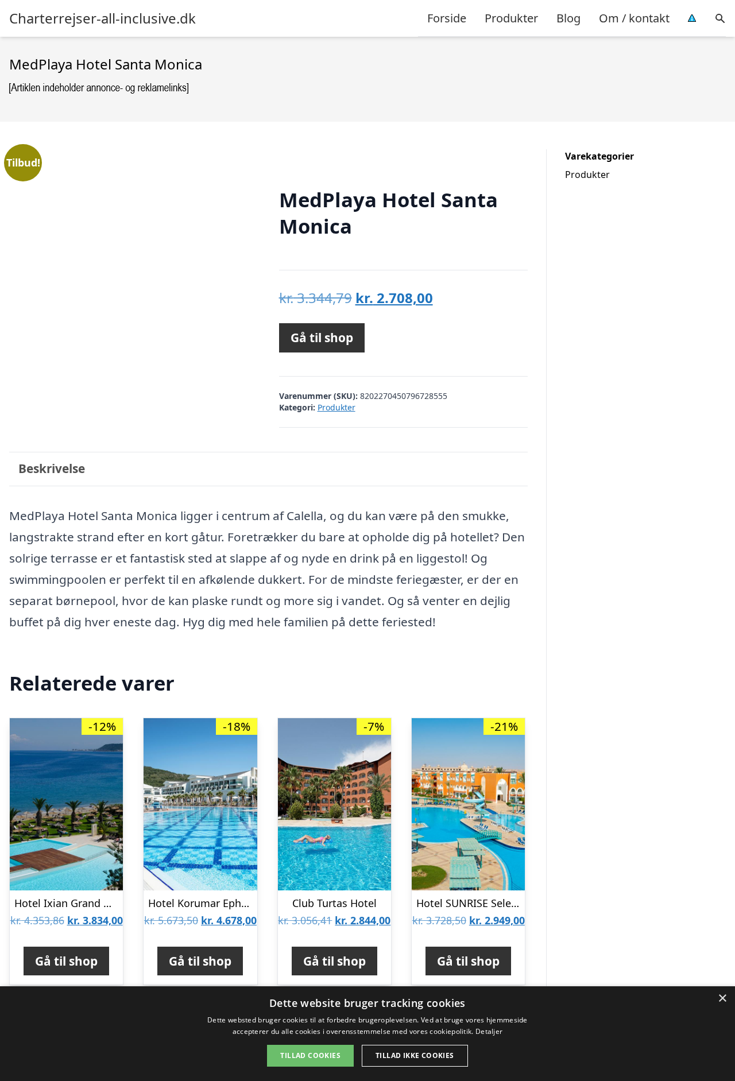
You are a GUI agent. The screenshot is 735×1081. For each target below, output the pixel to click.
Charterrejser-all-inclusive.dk (102, 18)
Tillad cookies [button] (310, 1055)
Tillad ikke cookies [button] (415, 1055)
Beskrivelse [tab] (51, 468)
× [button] (722, 998)
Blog (568, 18)
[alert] (367, 1033)
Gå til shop (322, 338)
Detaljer (488, 1031)
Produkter (511, 18)
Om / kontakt (634, 18)
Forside (446, 18)
